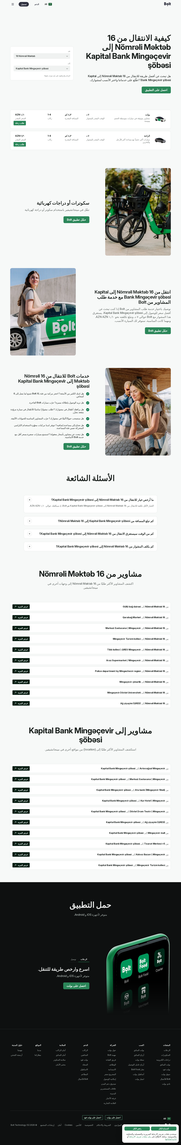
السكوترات (165, 1055)
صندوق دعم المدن (108, 1084)
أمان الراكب (61, 1050)
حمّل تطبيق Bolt (76, 219)
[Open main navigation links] (12, 4)
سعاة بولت (139, 1060)
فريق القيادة (111, 1060)
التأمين (78, 1125)
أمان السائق (61, 1055)
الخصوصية (89, 1125)
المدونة (113, 1093)
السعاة (85, 1064)
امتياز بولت (139, 1079)
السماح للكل (164, 1128)
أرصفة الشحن (16, 1055)
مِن (69, 51)
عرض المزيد (23, 606)
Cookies (68, 1125)
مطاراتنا (38, 1055)
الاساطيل (84, 1069)
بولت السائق (165, 1064)
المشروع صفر (110, 1074)
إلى (69, 63)
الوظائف (112, 1064)
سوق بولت (165, 1074)
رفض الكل (137, 1128)
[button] (29, 500)
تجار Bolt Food (137, 1069)
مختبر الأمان (61, 1064)
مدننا (39, 1050)
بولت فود (166, 1069)
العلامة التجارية (110, 1103)
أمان (59, 1125)
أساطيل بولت (138, 1074)
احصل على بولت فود (92, 1117)
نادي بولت (166, 1084)
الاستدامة (112, 1069)
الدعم (37, 4)
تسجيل (24, 4)
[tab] (83, 959)
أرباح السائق (139, 1055)
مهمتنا (20, 1050)
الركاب (85, 1050)
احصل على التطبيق (156, 90)
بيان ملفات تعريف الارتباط (140, 1136)
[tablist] (78, 959)
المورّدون (118, 1125)
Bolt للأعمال (165, 1079)
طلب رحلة (19, 123)
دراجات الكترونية (163, 1060)
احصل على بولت (76, 986)
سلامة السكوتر (59, 1060)
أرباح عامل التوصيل (136, 1064)
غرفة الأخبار (111, 1098)
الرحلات (167, 1050)
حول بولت (112, 1050)
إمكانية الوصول (110, 1079)
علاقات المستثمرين (108, 1088)
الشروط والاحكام (104, 1125)
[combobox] (42, 56)
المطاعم (84, 1074)
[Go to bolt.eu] (167, 4)
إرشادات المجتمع (47, 1125)
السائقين (84, 1055)
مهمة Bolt (112, 1055)
